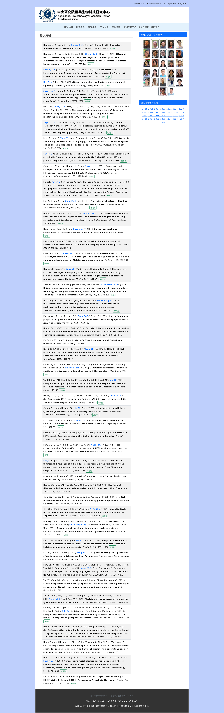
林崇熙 (62, 390)
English (182, 3)
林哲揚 (89, 471)
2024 (157, 109)
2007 (175, 115)
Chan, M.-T (59, 106)
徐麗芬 (87, 101)
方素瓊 (65, 535)
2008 (169, 115)
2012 (144, 115)
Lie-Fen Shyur (104, 300)
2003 (157, 119)
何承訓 (107, 86)
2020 (181, 109)
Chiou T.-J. (80, 420)
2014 (175, 112)
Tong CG (89, 349)
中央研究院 (139, 3)
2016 (163, 112)
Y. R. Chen (95, 509)
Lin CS (113, 380)
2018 (151, 112)
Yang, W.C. (83, 316)
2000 (175, 119)
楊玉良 (65, 148)
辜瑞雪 (46, 621)
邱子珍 (60, 427)
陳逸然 (104, 516)
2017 (157, 112)
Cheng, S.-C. (76, 45)
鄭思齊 (112, 48)
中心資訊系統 (170, 3)
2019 (144, 112)
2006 (181, 115)
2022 (169, 109)
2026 (144, 109)
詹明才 (104, 117)
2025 (151, 109)
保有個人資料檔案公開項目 (121, 696)
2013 (181, 112)
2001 (169, 119)
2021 (175, 109)
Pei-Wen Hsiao (73, 367)
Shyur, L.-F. (49, 91)
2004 (151, 119)
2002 (163, 119)
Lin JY (46, 460)
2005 (144, 119)
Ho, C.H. (47, 82)
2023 (163, 109)
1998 (163, 122)
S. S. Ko (66, 611)
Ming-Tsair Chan (109, 284)
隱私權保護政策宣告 (99, 696)
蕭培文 (46, 374)
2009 (163, 115)
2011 (151, 115)
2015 (169, 112)
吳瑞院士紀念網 (154, 3)
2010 (157, 115)
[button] (112, 48)
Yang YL (64, 138)
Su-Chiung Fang (78, 524)
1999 (181, 119)
